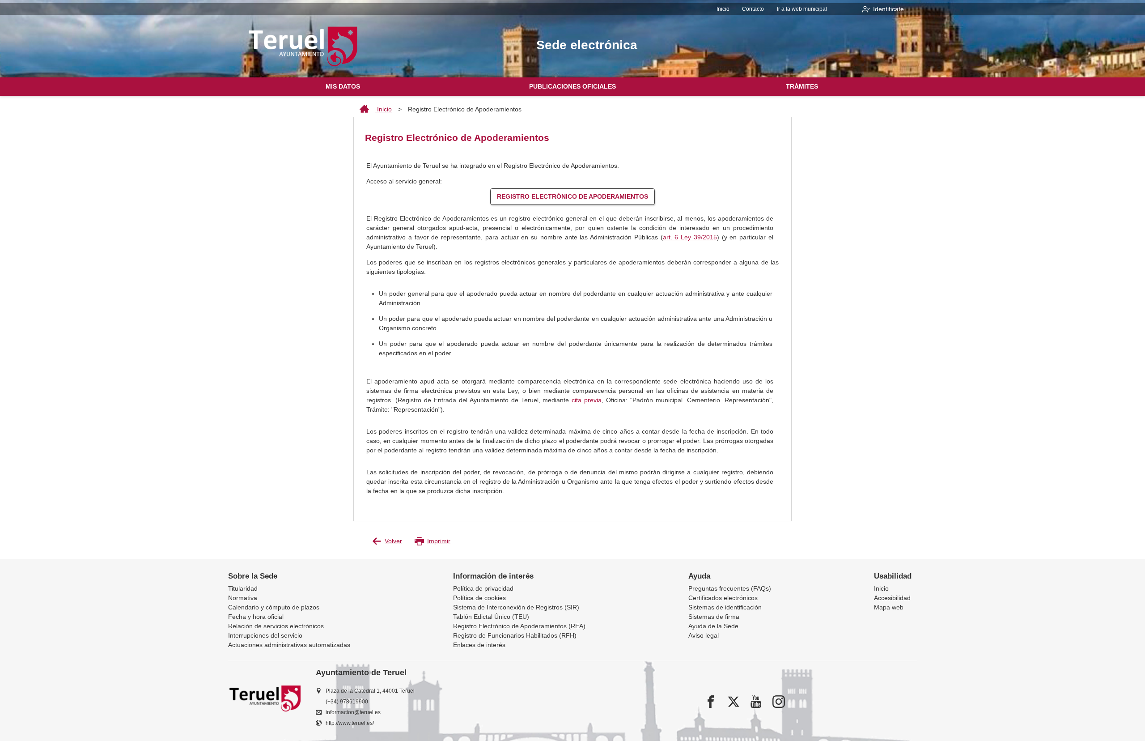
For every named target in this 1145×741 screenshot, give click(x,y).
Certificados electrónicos (723, 597)
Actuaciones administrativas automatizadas (289, 644)
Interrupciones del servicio (265, 635)
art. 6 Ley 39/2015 (690, 237)
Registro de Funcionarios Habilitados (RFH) (515, 635)
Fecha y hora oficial (256, 616)
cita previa (587, 400)
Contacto (753, 9)
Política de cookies (479, 597)
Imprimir (438, 541)
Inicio (723, 9)
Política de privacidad (483, 588)
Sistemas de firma (713, 616)
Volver (393, 541)
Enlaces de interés (479, 644)
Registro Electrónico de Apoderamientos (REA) (519, 626)
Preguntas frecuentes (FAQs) (729, 588)
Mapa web (888, 607)
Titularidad (243, 588)
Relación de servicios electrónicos (276, 626)
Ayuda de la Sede (713, 626)
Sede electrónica (586, 45)
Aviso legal (703, 635)
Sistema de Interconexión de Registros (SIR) (516, 607)
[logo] (303, 46)
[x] (733, 701)
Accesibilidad (892, 597)
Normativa (242, 597)
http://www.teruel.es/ (350, 723)
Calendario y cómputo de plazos (273, 607)
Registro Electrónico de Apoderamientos (572, 196)
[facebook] (710, 701)
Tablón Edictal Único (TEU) (491, 616)
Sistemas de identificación (725, 607)
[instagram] (778, 701)
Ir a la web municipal (802, 9)
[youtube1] (755, 701)
